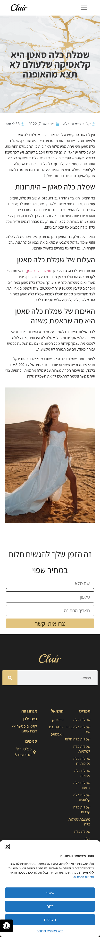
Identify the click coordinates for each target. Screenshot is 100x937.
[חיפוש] (9, 677)
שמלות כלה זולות (77, 739)
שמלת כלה (82, 831)
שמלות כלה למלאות (81, 749)
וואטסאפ (57, 734)
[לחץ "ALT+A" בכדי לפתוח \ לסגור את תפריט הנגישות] (6, 926)
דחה (50, 906)
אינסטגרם (56, 727)
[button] (7, 846)
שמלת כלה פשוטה (82, 773)
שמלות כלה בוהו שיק (78, 729)
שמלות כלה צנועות (81, 785)
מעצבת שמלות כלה (79, 822)
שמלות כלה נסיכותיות (81, 761)
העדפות (50, 919)
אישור (50, 893)
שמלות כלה (81, 719)
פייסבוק (58, 719)
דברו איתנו (29, 731)
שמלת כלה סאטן (39, 270)
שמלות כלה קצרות (81, 810)
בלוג (87, 838)
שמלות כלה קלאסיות (81, 797)
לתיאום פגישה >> (24, 726)
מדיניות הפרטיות (84, 877)
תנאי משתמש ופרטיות (50, 931)
